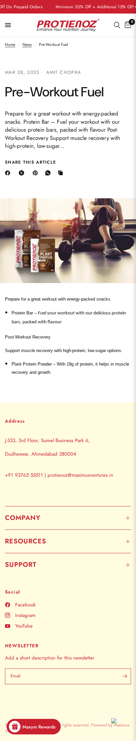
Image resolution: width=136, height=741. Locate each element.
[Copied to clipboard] (62, 173)
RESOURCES (25, 541)
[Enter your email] (124, 676)
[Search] (117, 25)
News (27, 45)
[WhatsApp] (49, 173)
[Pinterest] (37, 173)
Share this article (30, 162)
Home (10, 45)
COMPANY (23, 518)
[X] (23, 173)
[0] (126, 25)
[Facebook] (9, 173)
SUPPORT (21, 564)
